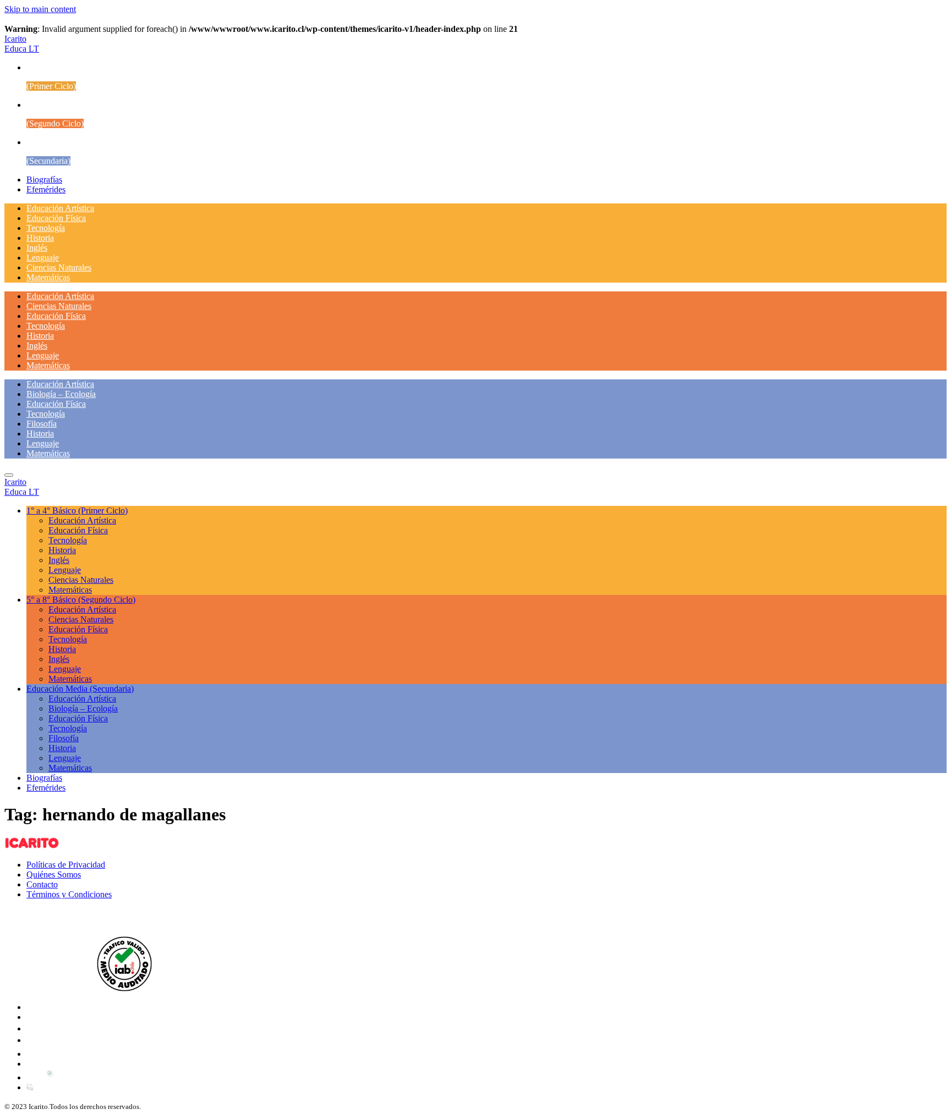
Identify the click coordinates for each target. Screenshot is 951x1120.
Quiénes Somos (53, 874)
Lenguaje (42, 257)
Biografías (44, 179)
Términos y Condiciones (69, 894)
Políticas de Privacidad (65, 864)
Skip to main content (40, 9)
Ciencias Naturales (58, 267)
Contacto (42, 884)
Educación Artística (60, 208)
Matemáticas (48, 277)
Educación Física (56, 218)
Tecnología (45, 228)
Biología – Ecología (61, 394)
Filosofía (41, 423)
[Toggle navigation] (8, 475)
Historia (40, 237)
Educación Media (80, 688)
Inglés (36, 247)
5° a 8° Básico (80, 599)
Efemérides (45, 189)
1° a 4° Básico (77, 510)
